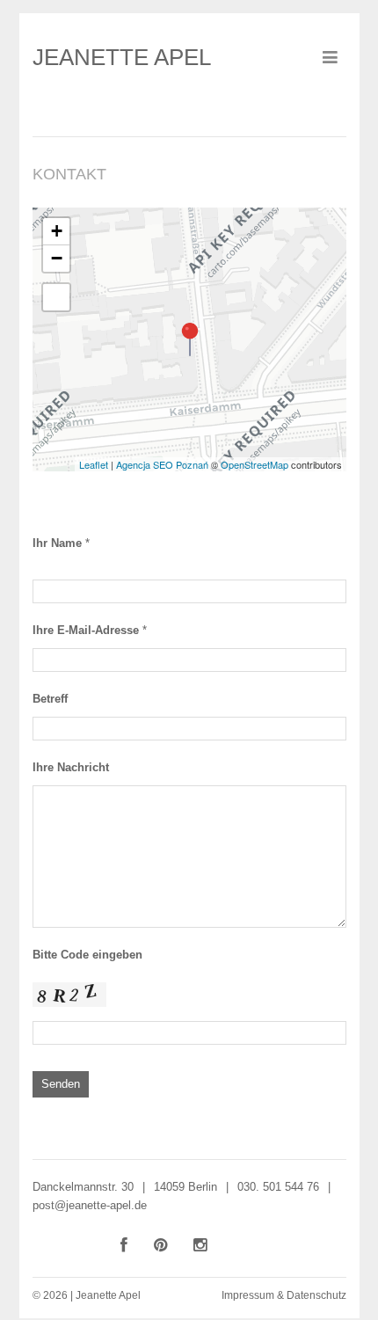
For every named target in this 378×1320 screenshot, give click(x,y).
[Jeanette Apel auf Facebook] (123, 1245)
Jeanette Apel (122, 57)
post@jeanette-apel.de (90, 1205)
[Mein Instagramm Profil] (200, 1245)
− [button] (56, 258)
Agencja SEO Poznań (162, 464)
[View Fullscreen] (56, 297)
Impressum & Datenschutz (284, 1295)
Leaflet (93, 464)
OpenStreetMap (254, 464)
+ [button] (56, 231)
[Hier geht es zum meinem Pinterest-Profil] (160, 1245)
